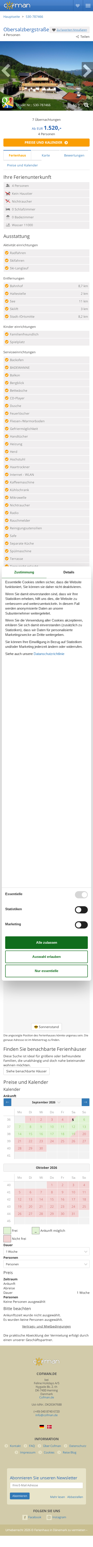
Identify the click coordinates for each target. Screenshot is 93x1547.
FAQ (32, 1446)
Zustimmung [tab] (24, 572)
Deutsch (41, 1427)
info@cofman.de (46, 1415)
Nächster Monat (85, 1102)
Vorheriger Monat (7, 1102)
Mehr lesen (57, 1497)
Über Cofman (52, 1446)
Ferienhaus (17, 155)
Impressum (27, 1452)
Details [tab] (68, 572)
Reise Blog (69, 1452)
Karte (46, 155)
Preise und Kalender (43, 142)
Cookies (49, 1452)
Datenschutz (77, 1446)
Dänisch (49, 1427)
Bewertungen (74, 155)
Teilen (85, 36)
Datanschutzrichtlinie (49, 654)
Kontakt (15, 1446)
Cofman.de (46, 1397)
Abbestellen (75, 1497)
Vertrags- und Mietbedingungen (46, 1326)
